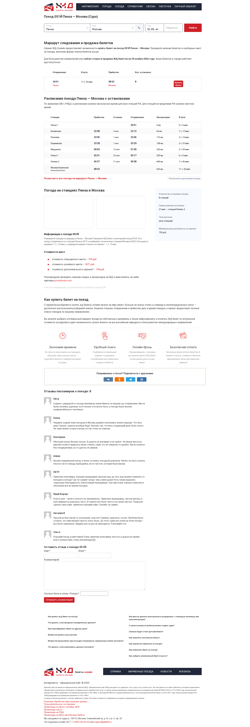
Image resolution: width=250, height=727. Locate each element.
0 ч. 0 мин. (183, 125)
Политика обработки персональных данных (65, 701)
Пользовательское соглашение (59, 704)
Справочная (135, 6)
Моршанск (56, 149)
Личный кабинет (185, 6)
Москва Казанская (60, 168)
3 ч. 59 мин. (184, 149)
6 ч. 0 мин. (183, 155)
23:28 (97, 143)
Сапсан (150, 6)
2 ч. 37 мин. (184, 143)
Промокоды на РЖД (54, 712)
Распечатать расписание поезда (184, 178)
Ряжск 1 (54, 155)
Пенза (56, 85)
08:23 (97, 169)
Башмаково (56, 143)
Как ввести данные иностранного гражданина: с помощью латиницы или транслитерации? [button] (164, 618)
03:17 (133, 155)
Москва (112, 85)
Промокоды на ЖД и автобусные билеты (64, 715)
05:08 (133, 161)
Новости (166, 671)
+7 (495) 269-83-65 (80, 722)
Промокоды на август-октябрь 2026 (61, 707)
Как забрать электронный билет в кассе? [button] (148, 656)
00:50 (97, 149)
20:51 (133, 125)
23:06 (133, 137)
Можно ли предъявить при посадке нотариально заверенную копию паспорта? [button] (86, 641)
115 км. (160, 137)
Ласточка (165, 6)
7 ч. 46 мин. (184, 161)
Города (106, 6)
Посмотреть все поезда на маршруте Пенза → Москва (75, 178)
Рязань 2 (55, 161)
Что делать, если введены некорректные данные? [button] (72, 623)
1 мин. (116, 137)
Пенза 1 (54, 125)
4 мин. (116, 131)
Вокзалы (185, 671)
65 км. (159, 131)
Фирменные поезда (140, 671)
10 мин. (116, 149)
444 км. (160, 161)
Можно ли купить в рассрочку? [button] (62, 635)
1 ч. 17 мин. (184, 131)
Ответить (61, 412)
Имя (47, 551)
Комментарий (51, 559)
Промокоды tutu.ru (53, 709)
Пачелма (55, 137)
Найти (193, 27)
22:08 (97, 131)
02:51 (97, 155)
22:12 (133, 131)
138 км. (160, 143)
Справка (115, 671)
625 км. (160, 169)
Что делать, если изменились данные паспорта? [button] (71, 647)
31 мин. (116, 161)
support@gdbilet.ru (103, 722)
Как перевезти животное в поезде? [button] (145, 644)
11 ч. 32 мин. (87, 82)
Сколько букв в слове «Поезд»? (61, 593)
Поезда (119, 6)
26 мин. (116, 155)
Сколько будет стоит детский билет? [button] (146, 632)
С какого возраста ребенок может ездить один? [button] (152, 625)
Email (82, 551)
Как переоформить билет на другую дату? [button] (68, 629)
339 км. (160, 155)
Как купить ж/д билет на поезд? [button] (63, 616)
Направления (90, 6)
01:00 (133, 149)
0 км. (159, 125)
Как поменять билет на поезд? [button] (143, 650)
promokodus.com (63, 280)
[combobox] (67, 27)
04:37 (97, 161)
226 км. (160, 149)
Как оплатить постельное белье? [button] (144, 638)
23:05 (97, 137)
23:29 (133, 143)
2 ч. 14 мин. (184, 137)
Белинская (56, 131)
